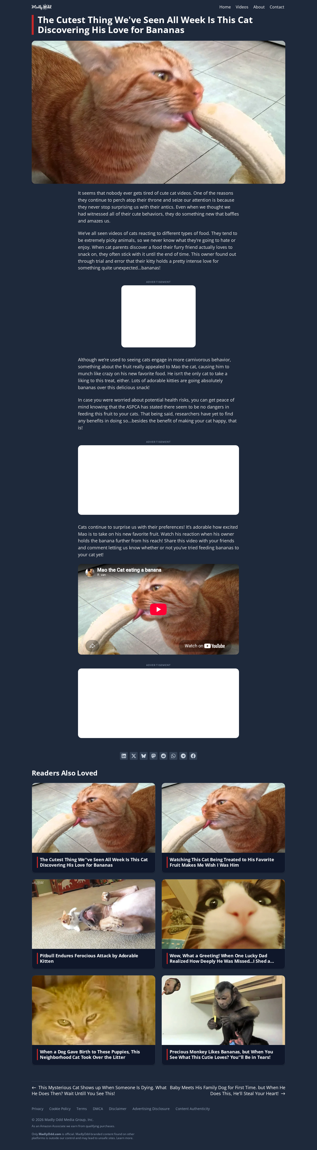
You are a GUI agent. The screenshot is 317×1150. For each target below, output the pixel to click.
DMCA (98, 1108)
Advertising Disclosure (151, 1108)
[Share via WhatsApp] (173, 756)
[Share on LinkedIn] (124, 756)
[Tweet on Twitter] (134, 756)
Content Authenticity (193, 1108)
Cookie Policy (60, 1108)
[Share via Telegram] (183, 756)
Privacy (37, 1108)
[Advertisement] (158, 316)
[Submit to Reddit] (163, 756)
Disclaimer (118, 1108)
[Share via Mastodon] (154, 756)
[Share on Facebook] (193, 756)
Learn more (124, 1138)
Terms (82, 1108)
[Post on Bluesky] (144, 756)
